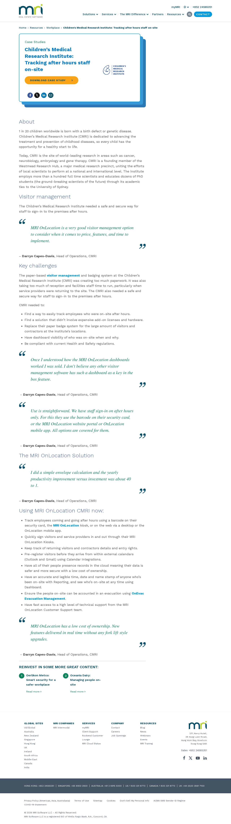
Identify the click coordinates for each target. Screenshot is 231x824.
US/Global (29, 727)
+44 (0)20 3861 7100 (193, 786)
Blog (142, 727)
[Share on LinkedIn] (44, 95)
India (26, 767)
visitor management (63, 275)
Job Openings (118, 735)
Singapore (29, 739)
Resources (36, 27)
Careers (115, 731)
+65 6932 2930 (79, 786)
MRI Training (146, 743)
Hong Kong (29, 743)
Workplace (53, 27)
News (143, 731)
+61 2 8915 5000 (113, 786)
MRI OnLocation (66, 525)
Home (22, 27)
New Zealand (31, 735)
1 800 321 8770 (137, 786)
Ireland (28, 751)
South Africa (31, 755)
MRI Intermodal (61, 727)
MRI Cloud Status (91, 743)
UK (25, 747)
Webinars (145, 735)
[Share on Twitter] (37, 95)
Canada (28, 763)
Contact (115, 727)
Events (143, 739)
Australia (29, 731)
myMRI (85, 727)
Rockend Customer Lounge (92, 737)
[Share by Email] (50, 95)
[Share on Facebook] (30, 95)
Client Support (90, 731)
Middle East (30, 759)
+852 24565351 (198, 750)
